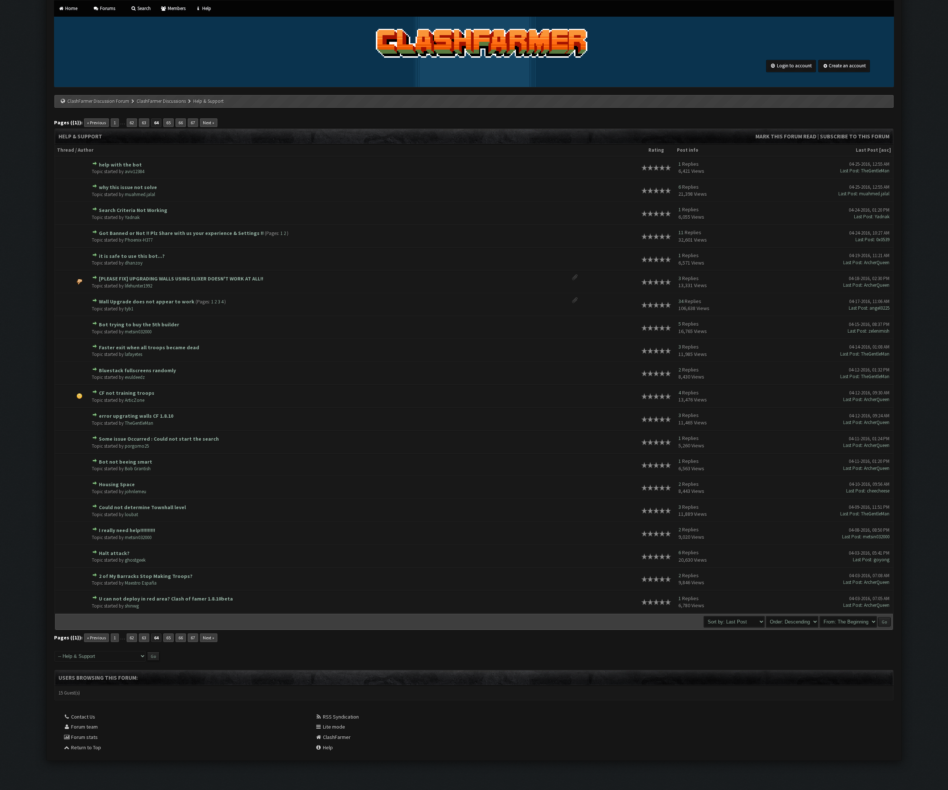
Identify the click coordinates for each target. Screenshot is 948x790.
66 (180, 122)
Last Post (867, 150)
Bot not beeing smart (125, 461)
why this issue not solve (128, 187)
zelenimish (878, 331)
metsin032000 (138, 332)
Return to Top (85, 747)
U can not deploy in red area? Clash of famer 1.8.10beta (166, 598)
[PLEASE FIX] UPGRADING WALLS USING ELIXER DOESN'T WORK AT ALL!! (181, 278)
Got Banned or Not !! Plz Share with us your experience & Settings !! (181, 233)
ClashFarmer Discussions (162, 101)
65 (168, 122)
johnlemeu (135, 491)
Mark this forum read (786, 136)
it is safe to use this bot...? (132, 256)
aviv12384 (134, 171)
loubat (131, 514)
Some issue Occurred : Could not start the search (159, 439)
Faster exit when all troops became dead (149, 347)
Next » (208, 122)
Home (70, 8)
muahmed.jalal (140, 194)
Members (176, 8)
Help (206, 8)
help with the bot (120, 164)
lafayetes (133, 354)
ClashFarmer (336, 737)
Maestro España (141, 583)
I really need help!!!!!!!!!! (127, 530)
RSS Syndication (340, 716)
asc (885, 150)
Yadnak (132, 217)
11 (681, 232)
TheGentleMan (875, 171)
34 (681, 301)
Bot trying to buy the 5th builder (139, 324)
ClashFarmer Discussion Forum (98, 101)
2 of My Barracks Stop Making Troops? (146, 576)
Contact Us (82, 716)
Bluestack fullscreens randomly (137, 370)
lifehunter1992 (138, 286)
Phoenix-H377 (139, 240)
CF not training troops (126, 393)
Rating (656, 150)
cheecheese (878, 491)
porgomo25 (137, 446)
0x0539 (882, 239)
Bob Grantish (138, 468)
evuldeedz (135, 377)
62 (132, 122)
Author (85, 150)
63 (144, 122)
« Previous (96, 122)
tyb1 (129, 309)
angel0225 (879, 308)
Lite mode (333, 726)
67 (193, 122)
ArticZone (134, 400)
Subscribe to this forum (854, 136)
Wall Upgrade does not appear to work (146, 301)
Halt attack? (114, 553)
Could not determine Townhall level (142, 507)
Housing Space (117, 484)
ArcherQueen (876, 262)
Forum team (84, 726)
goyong (881, 560)
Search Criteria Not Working (133, 210)
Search (143, 8)
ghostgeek (135, 560)
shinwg (132, 606)
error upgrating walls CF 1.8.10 (136, 416)
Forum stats (84, 737)
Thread (65, 150)
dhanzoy (134, 263)
